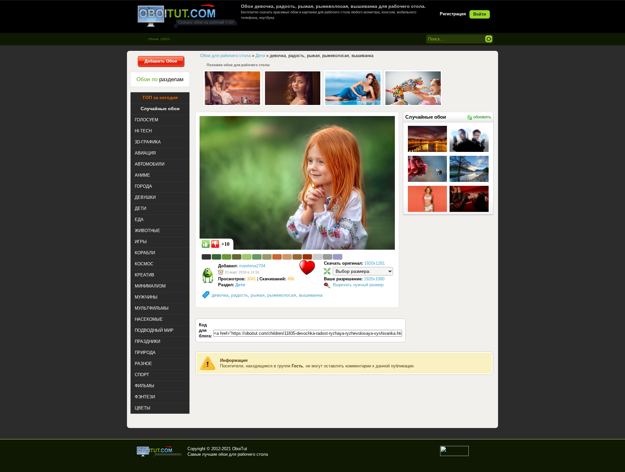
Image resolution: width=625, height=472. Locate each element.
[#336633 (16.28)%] (216, 257)
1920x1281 (374, 263)
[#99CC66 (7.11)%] (247, 257)
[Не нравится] (215, 244)
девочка (220, 295)
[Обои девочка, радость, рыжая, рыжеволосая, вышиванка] (297, 182)
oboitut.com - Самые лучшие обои (160, 451)
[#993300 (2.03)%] (307, 257)
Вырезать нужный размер (358, 284)
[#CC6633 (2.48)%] (277, 257)
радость (239, 295)
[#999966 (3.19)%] (267, 257)
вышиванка (311, 295)
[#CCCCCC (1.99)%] (317, 257)
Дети (240, 284)
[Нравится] (206, 244)
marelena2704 (252, 265)
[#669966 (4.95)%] (257, 257)
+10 (225, 244)
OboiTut (239, 448)
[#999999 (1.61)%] (327, 257)
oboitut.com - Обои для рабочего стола (187, 16)
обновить (482, 116)
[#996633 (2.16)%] (297, 257)
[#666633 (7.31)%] (237, 257)
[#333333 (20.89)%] (206, 257)
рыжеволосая (281, 295)
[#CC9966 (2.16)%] (287, 257)
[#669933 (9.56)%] (226, 257)
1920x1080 (374, 278)
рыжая (258, 295)
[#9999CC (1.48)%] (337, 257)
